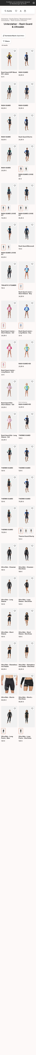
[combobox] (13, 35)
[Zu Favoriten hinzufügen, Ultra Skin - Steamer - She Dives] (32, 546)
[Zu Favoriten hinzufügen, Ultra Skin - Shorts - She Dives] (32, 676)
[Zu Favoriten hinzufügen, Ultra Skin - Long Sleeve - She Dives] (32, 578)
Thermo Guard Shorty (26, 536)
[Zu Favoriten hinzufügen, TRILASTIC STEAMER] (15, 264)
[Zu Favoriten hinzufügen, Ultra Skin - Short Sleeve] (15, 611)
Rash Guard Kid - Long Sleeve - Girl (9, 436)
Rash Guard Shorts (25, 137)
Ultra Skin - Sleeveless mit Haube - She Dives (27, 665)
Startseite (4, 19)
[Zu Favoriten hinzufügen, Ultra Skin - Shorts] (15, 676)
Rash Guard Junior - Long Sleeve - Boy (26, 332)
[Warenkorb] (25, 11)
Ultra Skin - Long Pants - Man (7, 737)
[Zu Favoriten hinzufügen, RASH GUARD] (32, 51)
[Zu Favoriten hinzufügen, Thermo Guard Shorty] (32, 508)
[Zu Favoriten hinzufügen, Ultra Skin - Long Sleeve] (15, 578)
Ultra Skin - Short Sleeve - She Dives (25, 633)
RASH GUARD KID (25, 363)
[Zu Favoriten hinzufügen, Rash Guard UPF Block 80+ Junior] (15, 51)
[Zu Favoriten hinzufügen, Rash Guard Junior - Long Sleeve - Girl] (15, 342)
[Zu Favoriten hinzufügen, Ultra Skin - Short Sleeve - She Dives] (32, 611)
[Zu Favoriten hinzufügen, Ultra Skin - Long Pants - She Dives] (32, 708)
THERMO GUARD (24, 435)
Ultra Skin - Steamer (8, 567)
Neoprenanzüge (25, 19)
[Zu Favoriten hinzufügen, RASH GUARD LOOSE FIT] (32, 146)
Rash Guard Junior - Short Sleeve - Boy (26, 292)
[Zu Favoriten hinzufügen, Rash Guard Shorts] (32, 115)
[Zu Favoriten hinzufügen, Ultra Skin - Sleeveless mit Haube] (15, 643)
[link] (16, 11)
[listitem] (21, 169)
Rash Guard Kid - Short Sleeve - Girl (7, 403)
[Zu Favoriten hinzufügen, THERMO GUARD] (32, 414)
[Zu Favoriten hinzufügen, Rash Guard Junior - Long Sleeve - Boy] (32, 303)
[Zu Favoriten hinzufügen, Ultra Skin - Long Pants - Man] (15, 708)
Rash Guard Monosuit (26, 246)
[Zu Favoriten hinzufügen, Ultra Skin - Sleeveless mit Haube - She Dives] (32, 643)
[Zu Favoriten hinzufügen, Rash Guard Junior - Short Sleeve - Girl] (15, 303)
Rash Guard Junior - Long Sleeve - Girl (8, 371)
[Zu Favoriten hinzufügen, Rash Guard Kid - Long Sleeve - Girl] (15, 414)
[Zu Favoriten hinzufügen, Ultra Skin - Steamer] (15, 546)
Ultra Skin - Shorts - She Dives (26, 698)
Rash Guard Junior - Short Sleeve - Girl (8, 332)
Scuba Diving (13, 19)
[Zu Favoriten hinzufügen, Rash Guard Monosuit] (32, 225)
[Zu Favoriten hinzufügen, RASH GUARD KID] (32, 342)
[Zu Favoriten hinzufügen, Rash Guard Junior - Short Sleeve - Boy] (32, 264)
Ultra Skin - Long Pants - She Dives (25, 737)
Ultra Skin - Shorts (7, 697)
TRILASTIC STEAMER (8, 285)
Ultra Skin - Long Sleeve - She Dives (25, 600)
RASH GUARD (23, 72)
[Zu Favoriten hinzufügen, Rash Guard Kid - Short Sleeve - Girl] (15, 381)
